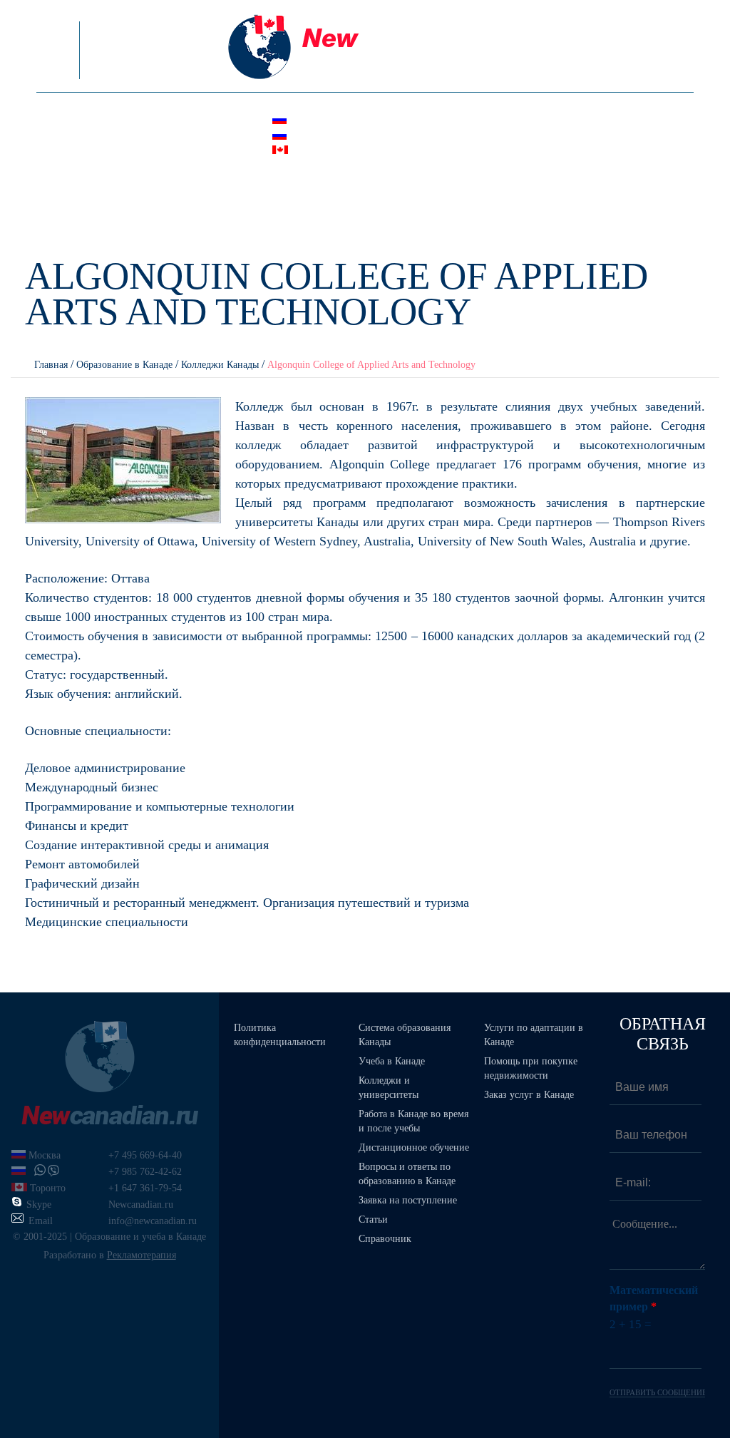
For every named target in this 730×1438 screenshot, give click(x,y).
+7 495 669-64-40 (382, 121)
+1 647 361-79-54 (382, 151)
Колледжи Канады (220, 364)
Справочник (385, 1238)
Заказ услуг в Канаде (529, 1094)
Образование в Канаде (124, 364)
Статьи (373, 1219)
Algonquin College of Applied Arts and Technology (371, 364)
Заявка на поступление (408, 1200)
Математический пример (654, 1298)
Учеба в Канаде (392, 1061)
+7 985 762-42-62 (382, 136)
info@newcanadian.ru (388, 180)
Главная (51, 364)
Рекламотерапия (141, 1255)
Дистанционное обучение (414, 1147)
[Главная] (365, 46)
